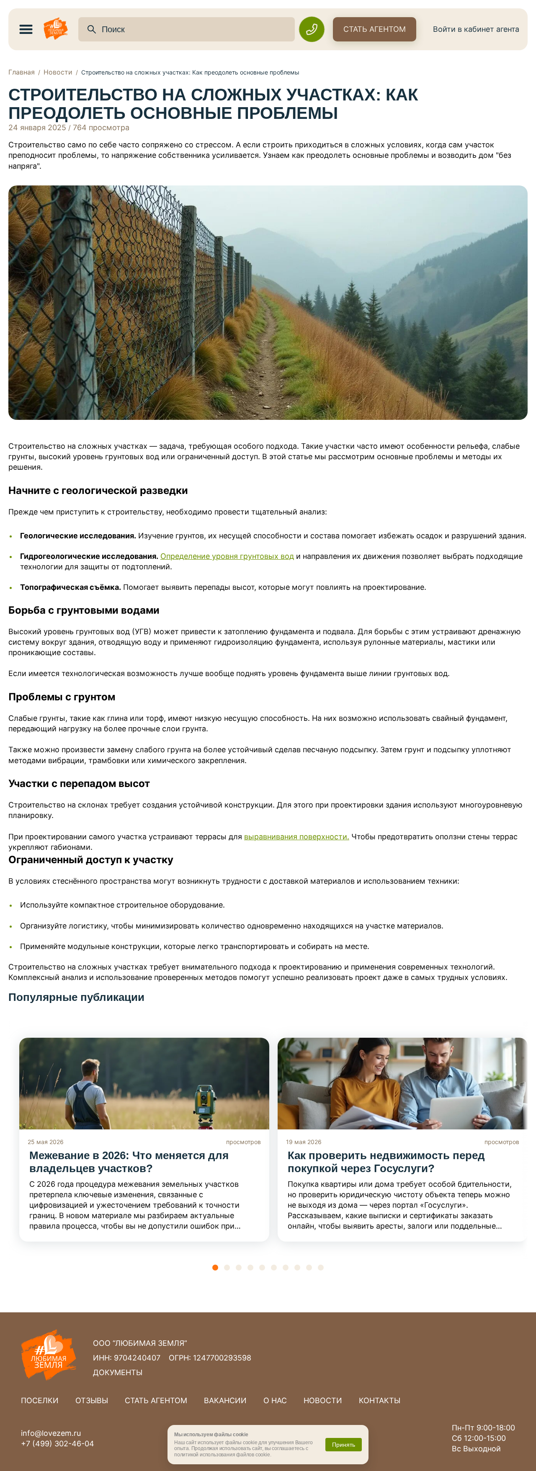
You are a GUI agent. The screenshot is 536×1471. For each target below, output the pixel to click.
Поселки (40, 1400)
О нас (275, 1400)
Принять (343, 1444)
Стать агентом (374, 29)
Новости (58, 72)
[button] (215, 1267)
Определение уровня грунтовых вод (227, 556)
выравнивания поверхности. (296, 836)
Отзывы (91, 1400)
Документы (117, 1372)
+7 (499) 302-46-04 (57, 1443)
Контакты (379, 1400)
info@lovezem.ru (51, 1433)
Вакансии (225, 1400)
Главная (21, 72)
